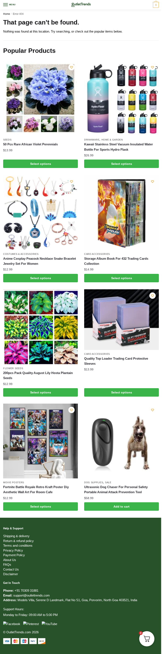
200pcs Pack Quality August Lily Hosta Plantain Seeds (38, 375)
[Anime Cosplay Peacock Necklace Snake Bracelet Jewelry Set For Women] (40, 212)
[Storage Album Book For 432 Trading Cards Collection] (121, 212)
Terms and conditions (17, 545)
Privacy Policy (13, 550)
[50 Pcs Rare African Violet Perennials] (40, 98)
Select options (40, 163)
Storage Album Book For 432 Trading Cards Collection (116, 261)
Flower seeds (13, 368)
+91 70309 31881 (26, 590)
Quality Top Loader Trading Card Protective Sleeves (116, 361)
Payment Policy (14, 555)
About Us (9, 560)
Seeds (7, 139)
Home (6, 13)
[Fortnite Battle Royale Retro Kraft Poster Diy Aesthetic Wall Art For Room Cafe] (40, 441)
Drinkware (91, 139)
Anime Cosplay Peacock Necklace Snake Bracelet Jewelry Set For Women (39, 261)
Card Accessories (97, 254)
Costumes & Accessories (20, 254)
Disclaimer (10, 574)
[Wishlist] (71, 67)
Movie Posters (13, 482)
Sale (108, 482)
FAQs (7, 564)
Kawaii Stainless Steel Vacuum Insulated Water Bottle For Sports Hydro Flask (118, 146)
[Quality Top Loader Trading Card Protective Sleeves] (121, 319)
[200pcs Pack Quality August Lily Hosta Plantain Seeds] (40, 326)
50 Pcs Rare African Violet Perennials (30, 144)
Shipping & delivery (16, 536)
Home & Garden (112, 139)
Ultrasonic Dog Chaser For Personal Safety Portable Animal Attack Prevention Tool (116, 489)
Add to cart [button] (121, 506)
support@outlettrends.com (31, 595)
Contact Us (11, 569)
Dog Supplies (93, 482)
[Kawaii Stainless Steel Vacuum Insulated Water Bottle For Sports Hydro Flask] (121, 98)
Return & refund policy (18, 541)
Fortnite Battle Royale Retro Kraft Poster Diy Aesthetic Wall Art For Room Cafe (36, 489)
